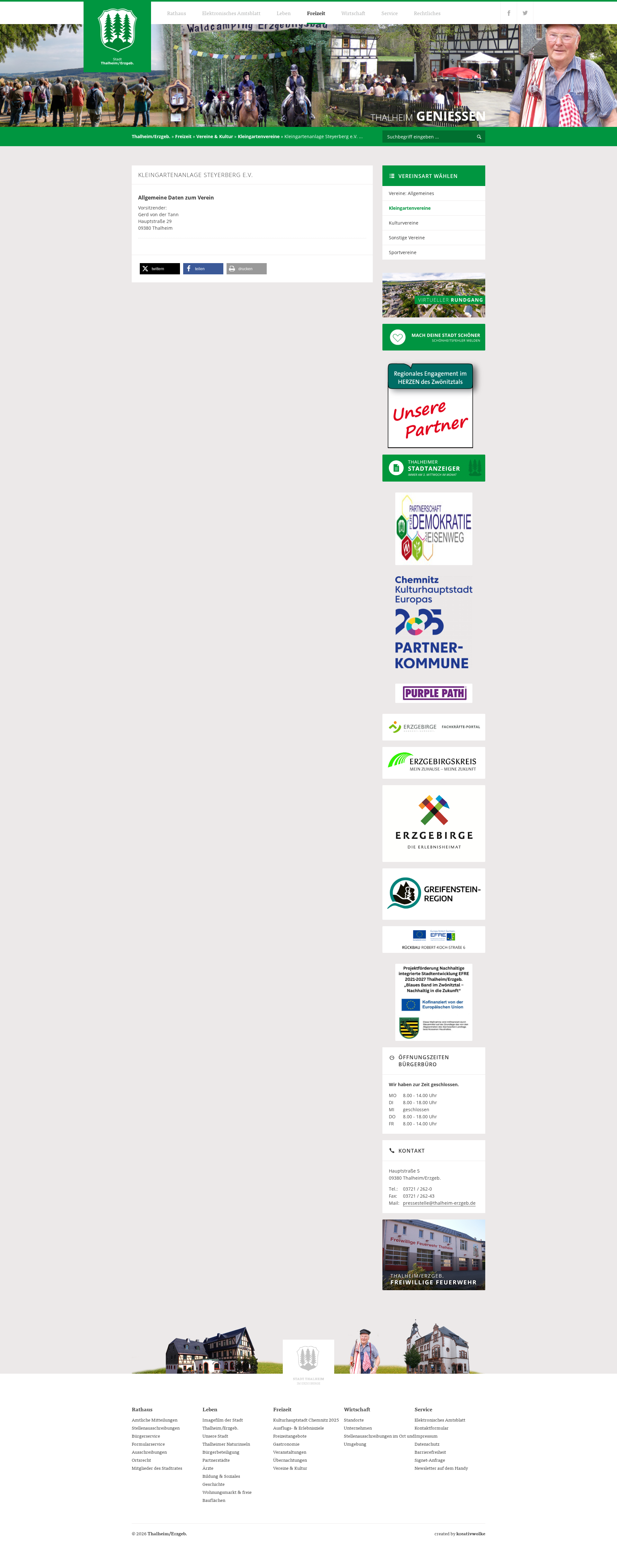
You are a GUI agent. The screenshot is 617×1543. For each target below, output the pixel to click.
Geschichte (213, 1483)
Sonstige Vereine (407, 238)
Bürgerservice (146, 1435)
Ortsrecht (141, 1459)
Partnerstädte (216, 1459)
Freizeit (316, 13)
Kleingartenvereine (259, 136)
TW (525, 13)
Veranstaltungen (289, 1451)
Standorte (354, 1419)
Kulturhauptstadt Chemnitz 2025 (306, 1419)
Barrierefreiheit (430, 1451)
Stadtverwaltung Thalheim (308, 1365)
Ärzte (207, 1467)
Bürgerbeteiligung (220, 1451)
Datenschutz (427, 1443)
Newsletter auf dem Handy (441, 1467)
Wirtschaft (353, 13)
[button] (160, 268)
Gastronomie (286, 1443)
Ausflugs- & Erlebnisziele (298, 1427)
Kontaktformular (432, 1427)
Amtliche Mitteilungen (154, 1419)
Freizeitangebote (290, 1435)
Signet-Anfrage (430, 1459)
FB (508, 13)
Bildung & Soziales (221, 1475)
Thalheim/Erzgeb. (151, 136)
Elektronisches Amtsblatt (231, 13)
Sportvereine (402, 252)
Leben (284, 13)
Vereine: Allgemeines (411, 193)
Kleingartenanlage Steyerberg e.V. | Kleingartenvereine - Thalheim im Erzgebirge (117, 37)
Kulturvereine (403, 223)
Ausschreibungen (149, 1451)
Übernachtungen (290, 1459)
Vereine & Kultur (214, 136)
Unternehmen (358, 1427)
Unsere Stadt (215, 1435)
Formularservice (148, 1443)
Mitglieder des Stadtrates (157, 1467)
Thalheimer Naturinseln (226, 1443)
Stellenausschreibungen (156, 1427)
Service (389, 13)
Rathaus (176, 13)
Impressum (426, 1435)
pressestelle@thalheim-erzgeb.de (439, 1203)
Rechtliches (427, 13)
